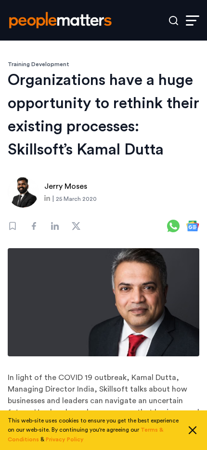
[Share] (34, 226)
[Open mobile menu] (192, 20)
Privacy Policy (65, 439)
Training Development (38, 64)
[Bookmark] (12, 226)
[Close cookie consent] (192, 430)
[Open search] (173, 20)
